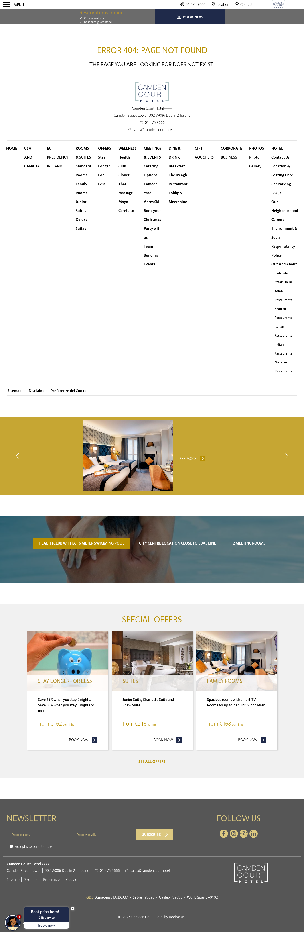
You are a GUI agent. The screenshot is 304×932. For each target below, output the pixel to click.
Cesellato (126, 210)
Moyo (123, 202)
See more (188, 458)
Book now (83, 740)
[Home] (278, 4)
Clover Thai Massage (125, 184)
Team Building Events (151, 255)
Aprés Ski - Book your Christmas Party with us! (153, 220)
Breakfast (177, 166)
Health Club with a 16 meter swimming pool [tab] (81, 543)
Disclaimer (38, 390)
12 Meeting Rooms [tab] (248, 543)
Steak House (283, 282)
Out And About (284, 264)
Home (11, 148)
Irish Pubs (281, 273)
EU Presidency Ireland (58, 157)
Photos (256, 148)
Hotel (277, 148)
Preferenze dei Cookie (69, 390)
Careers (277, 219)
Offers (104, 148)
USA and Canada (32, 157)
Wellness (127, 148)
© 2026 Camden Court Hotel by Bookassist (152, 917)
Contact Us (280, 157)
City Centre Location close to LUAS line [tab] (177, 543)
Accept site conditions (32, 846)
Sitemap (14, 390)
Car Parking (281, 184)
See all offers (152, 761)
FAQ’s (276, 193)
